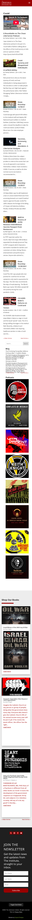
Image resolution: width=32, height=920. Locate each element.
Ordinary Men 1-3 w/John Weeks (16, 353)
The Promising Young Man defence (17, 351)
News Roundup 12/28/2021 (22, 263)
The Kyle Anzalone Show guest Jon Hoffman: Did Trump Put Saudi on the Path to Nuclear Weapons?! (16, 364)
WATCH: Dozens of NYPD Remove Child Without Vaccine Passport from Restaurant (14, 223)
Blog (24, 38)
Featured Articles (12, 234)
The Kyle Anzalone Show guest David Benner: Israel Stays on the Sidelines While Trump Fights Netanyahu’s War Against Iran (16, 370)
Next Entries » (25, 338)
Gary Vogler (8, 629)
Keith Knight (8, 702)
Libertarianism (12, 153)
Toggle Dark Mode (16, 904)
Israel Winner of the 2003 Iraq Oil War (15, 627)
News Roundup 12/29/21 (21, 182)
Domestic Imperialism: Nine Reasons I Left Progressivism (15, 699)
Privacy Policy (18, 912)
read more (7, 671)
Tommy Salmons (9, 38)
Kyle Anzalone (9, 109)
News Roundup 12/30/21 (21, 104)
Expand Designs (19, 917)
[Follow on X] (11, 833)
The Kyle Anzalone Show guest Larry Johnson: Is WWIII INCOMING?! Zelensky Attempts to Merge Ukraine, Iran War (17, 357)
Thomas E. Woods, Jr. (11, 780)
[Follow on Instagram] (14, 833)
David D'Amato (9, 151)
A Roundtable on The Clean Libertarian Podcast (14, 34)
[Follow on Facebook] (17, 833)
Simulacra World (11, 361)
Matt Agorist (8, 231)
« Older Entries (7, 338)
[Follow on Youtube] (21, 833)
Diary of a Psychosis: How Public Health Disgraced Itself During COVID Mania (15, 777)
